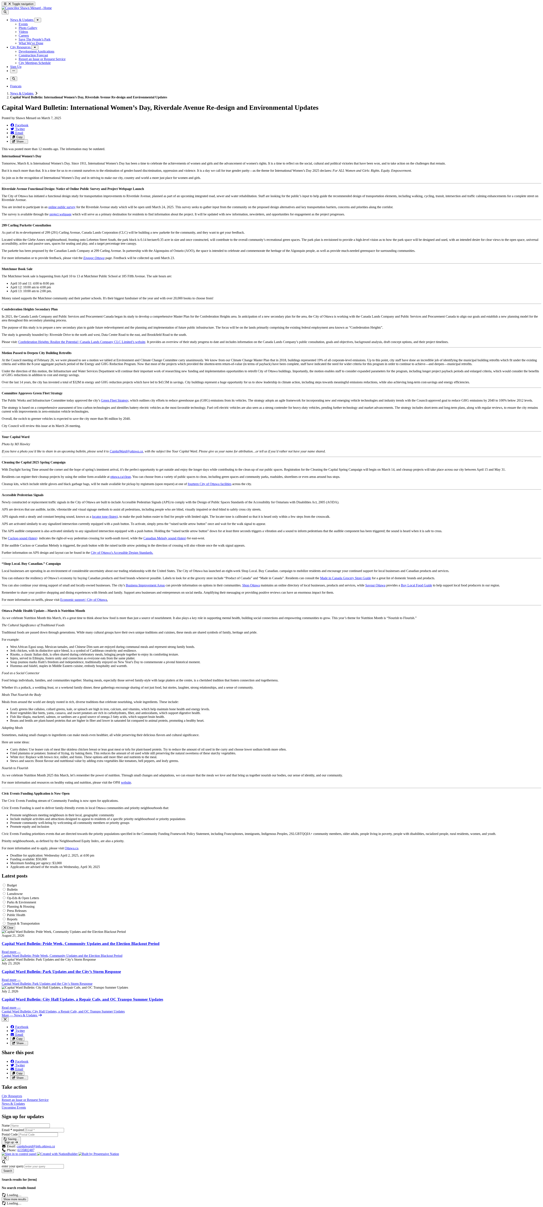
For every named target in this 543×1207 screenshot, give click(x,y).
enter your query (13, 1166)
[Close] (5, 1019)
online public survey (62, 207)
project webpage (60, 214)
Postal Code (10, 1134)
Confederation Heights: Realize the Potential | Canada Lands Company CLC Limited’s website (81, 342)
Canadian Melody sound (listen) (164, 538)
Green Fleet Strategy (114, 400)
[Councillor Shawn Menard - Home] (27, 8)
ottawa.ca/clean (120, 477)
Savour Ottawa (375, 585)
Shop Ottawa (251, 585)
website (126, 782)
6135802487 (25, 1150)
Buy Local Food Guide (416, 585)
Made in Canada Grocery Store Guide (345, 578)
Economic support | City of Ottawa (83, 599)
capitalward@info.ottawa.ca (36, 1146)
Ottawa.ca (71, 848)
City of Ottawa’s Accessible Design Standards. (122, 552)
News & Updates (22, 93)
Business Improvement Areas (145, 585)
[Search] (5, 12)
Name (6, 1125)
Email (13, 1130)
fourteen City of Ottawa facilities (209, 484)
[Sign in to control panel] (19, 1154)
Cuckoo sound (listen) (22, 538)
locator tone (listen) (105, 516)
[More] (37, 20)
